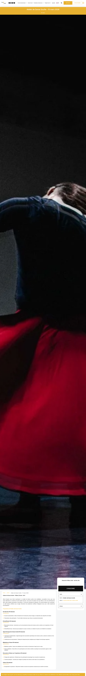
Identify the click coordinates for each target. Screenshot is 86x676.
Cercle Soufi (30, 2)
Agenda (53, 2)
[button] (22, 3)
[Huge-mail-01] (9, 3)
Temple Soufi (47, 2)
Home (4, 592)
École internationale (21, 2)
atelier (8, 592)
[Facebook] (11, 3)
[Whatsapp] (14, 3)
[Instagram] (12, 3)
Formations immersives (38, 2)
